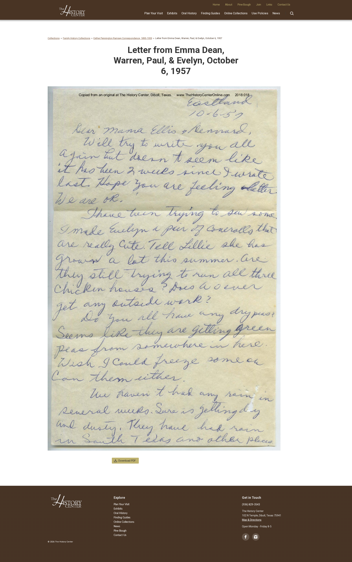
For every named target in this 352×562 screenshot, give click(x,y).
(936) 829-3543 (251, 504)
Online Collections (235, 13)
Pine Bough (120, 531)
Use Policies (260, 13)
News (276, 13)
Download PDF (127, 460)
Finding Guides (210, 13)
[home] (72, 9)
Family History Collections (76, 38)
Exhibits (172, 13)
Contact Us (120, 535)
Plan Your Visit (153, 13)
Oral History (189, 13)
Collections (54, 38)
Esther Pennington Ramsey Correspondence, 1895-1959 (123, 38)
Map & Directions (251, 519)
